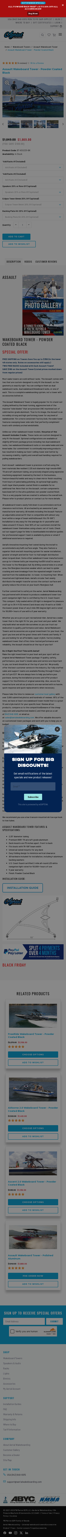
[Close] (57, 729)
